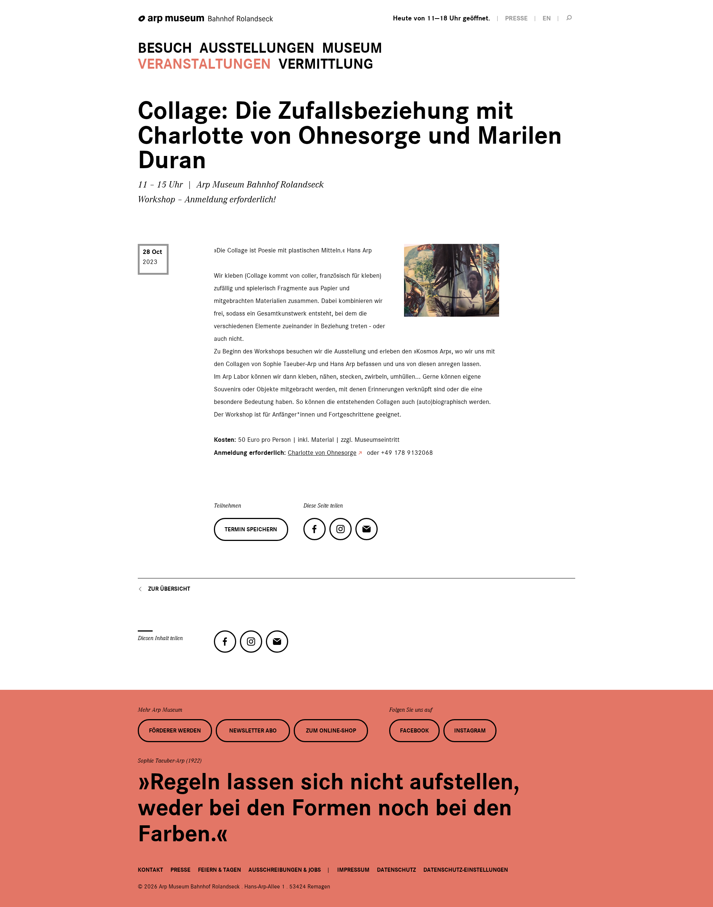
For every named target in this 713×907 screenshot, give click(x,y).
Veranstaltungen (204, 64)
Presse (180, 870)
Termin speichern (251, 529)
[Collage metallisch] (413, 308)
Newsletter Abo (253, 730)
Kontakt (150, 870)
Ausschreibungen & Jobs (284, 870)
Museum (352, 48)
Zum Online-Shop (331, 730)
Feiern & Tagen (219, 870)
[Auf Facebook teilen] (314, 529)
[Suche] (569, 17)
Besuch (165, 48)
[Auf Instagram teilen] (340, 529)
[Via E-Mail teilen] (366, 529)
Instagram (470, 730)
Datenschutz (396, 870)
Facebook (414, 730)
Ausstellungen (257, 48)
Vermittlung (326, 64)
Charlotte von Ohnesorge (322, 452)
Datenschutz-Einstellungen (465, 870)
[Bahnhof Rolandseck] (206, 19)
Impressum (353, 870)
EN (547, 18)
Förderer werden (175, 730)
